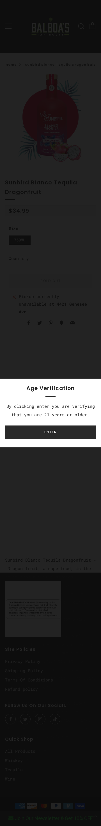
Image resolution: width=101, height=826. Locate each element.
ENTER (50, 432)
